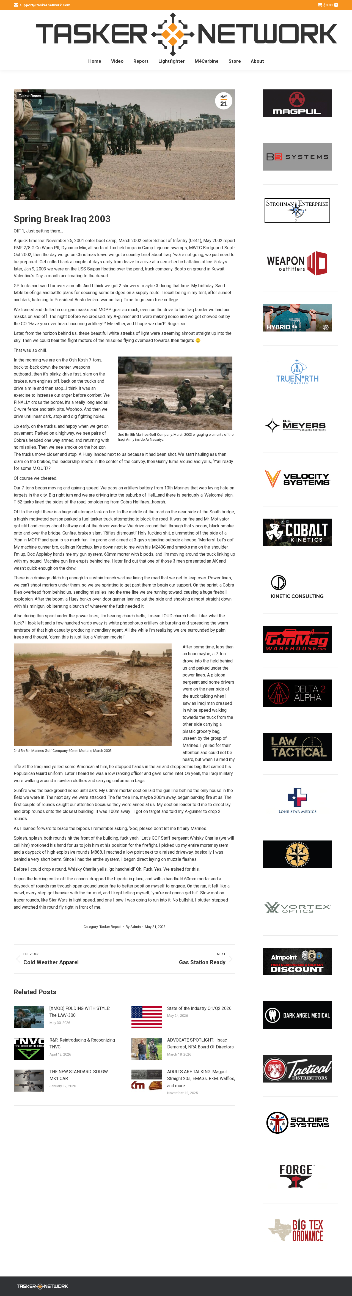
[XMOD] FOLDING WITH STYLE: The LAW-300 (80, 1012)
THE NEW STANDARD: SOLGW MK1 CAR (79, 1075)
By (133, 927)
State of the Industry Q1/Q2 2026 (199, 1008)
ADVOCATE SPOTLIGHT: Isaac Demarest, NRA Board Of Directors (200, 1043)
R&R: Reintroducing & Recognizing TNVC (82, 1043)
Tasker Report (30, 96)
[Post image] (29, 1017)
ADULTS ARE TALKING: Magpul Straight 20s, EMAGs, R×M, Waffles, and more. (201, 1078)
